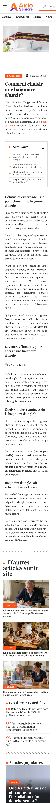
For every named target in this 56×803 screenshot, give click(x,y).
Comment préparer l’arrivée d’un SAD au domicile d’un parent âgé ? (25, 693)
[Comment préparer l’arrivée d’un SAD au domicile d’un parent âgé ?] (26, 675)
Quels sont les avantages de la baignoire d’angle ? (27, 173)
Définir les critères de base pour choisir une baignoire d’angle (26, 157)
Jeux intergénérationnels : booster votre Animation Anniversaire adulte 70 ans (25, 654)
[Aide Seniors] (21, 6)
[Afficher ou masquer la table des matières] (36, 147)
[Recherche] (44, 6)
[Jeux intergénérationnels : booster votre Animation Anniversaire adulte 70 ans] (26, 636)
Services (9, 687)
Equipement (13, 76)
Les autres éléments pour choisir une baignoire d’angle (27, 165)
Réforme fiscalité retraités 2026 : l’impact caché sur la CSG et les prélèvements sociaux (25, 613)
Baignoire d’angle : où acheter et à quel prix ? (27, 180)
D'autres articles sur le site (21, 567)
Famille (9, 647)
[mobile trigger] (5, 6)
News (14, 782)
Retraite (10, 605)
